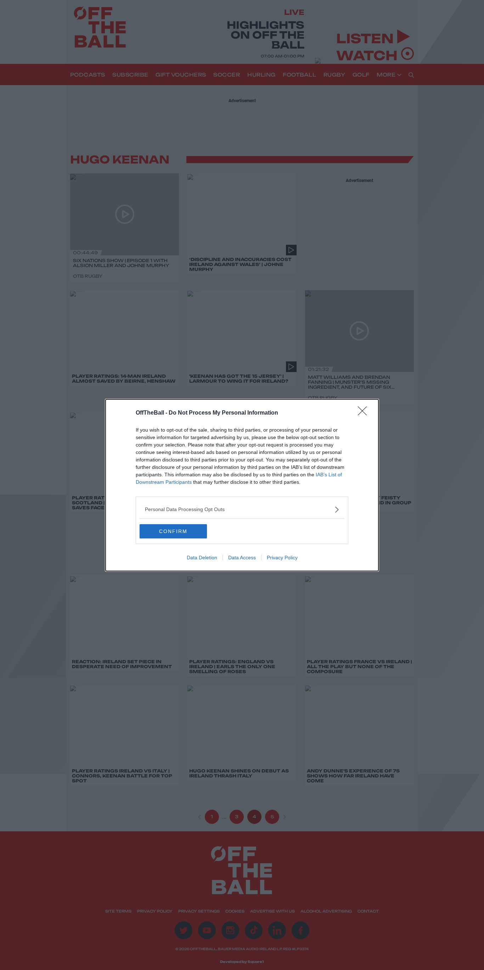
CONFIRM (173, 531)
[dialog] (242, 485)
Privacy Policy (282, 557)
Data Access (242, 557)
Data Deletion (202, 557)
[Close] (364, 413)
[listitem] (242, 509)
